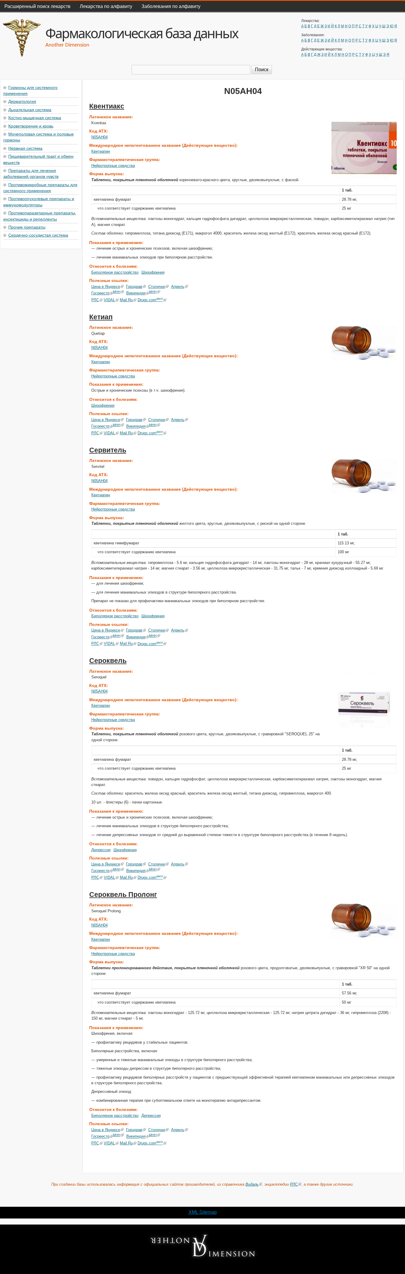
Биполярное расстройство (114, 272)
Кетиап (101, 317)
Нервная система (25, 148)
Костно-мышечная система (34, 117)
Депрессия (101, 850)
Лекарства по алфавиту (106, 6)
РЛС (95, 300)
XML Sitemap (203, 1212)
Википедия (136, 293)
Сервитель (107, 450)
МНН (116, 292)
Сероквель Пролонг (123, 894)
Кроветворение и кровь (30, 126)
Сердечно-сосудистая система (38, 235)
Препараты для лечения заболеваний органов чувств (30, 173)
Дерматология (22, 101)
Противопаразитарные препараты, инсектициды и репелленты (39, 215)
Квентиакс (106, 106)
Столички (156, 286)
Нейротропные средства (113, 165)
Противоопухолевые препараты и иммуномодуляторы (38, 201)
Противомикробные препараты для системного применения (40, 187)
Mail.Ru (126, 300)
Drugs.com (150, 300)
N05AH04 (99, 137)
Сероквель (108, 660)
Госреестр (100, 293)
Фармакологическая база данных (141, 33)
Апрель (177, 286)
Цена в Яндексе (105, 286)
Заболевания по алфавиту (170, 6)
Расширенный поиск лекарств (37, 6)
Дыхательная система (29, 109)
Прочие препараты (26, 227)
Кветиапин (100, 151)
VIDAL (109, 300)
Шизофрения (153, 272)
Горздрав (134, 286)
